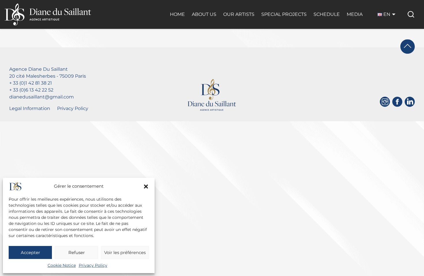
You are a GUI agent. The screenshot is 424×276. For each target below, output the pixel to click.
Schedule (327, 14)
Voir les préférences (125, 252)
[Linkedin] (410, 101)
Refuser (76, 252)
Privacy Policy (93, 265)
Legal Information (29, 108)
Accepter (30, 252)
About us (204, 14)
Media (355, 14)
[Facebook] (397, 101)
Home (177, 14)
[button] (146, 186)
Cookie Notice (62, 265)
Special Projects (284, 14)
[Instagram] (385, 101)
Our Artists (238, 14)
